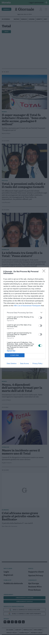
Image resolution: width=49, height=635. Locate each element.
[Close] (44, 271)
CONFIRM (14, 355)
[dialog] (24, 317)
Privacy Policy (37, 363)
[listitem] (24, 312)
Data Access (24, 363)
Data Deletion (12, 363)
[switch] (40, 318)
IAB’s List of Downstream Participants (27, 305)
